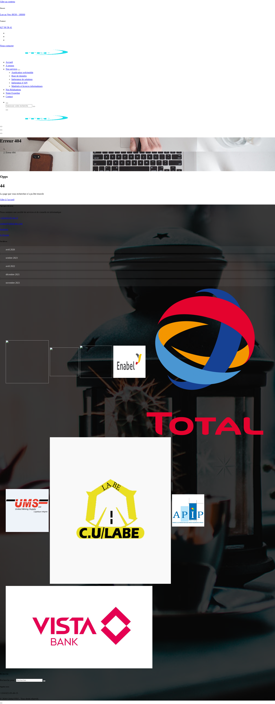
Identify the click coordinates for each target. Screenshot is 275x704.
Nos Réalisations (13, 89)
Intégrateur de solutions (22, 79)
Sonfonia (4, 229)
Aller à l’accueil (7, 199)
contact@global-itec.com (11, 223)
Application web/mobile (22, 72)
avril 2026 (10, 249)
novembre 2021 (13, 283)
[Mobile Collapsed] (19, 69)
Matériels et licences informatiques (27, 86)
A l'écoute (4, 235)
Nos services (11, 69)
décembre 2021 (13, 274)
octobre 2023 (12, 258)
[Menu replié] (1, 126)
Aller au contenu (7, 1)
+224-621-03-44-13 (9, 218)
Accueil (9, 62)
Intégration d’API (19, 83)
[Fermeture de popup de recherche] (7, 109)
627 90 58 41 (6, 27)
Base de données (19, 76)
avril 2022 (10, 266)
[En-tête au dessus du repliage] (1, 133)
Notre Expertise (13, 93)
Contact (9, 96)
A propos (10, 65)
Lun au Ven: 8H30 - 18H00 (12, 14)
